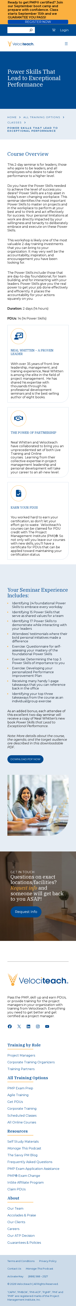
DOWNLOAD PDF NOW (25, 759)
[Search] (31, 30)
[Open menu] (66, 43)
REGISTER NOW (38, 22)
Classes (14, 122)
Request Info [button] (26, 912)
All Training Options (41, 117)
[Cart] (53, 30)
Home (12, 117)
